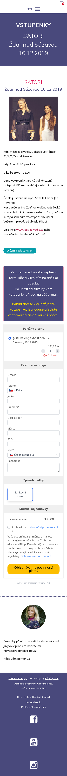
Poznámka (13, 461)
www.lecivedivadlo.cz (29, 229)
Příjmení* (13, 407)
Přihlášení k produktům (33, 707)
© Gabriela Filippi (18, 678)
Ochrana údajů (45, 683)
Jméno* (12, 396)
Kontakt (46, 697)
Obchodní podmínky (24, 683)
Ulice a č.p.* (14, 418)
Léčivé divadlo (33, 702)
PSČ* (10, 439)
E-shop (28, 697)
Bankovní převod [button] (20, 494)
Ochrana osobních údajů (36, 556)
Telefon (12, 385)
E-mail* (11, 375)
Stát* (10, 450)
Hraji (20, 697)
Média (36, 697)
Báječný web (52, 678)
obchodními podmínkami (42, 527)
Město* (12, 428)
